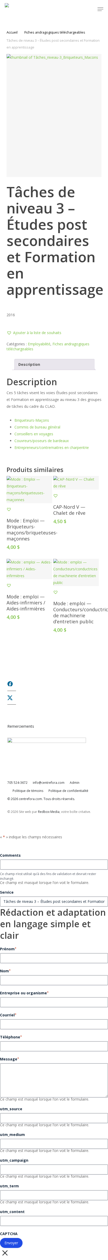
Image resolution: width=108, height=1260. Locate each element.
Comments (10, 855)
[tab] (54, 364)
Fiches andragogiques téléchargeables (54, 32)
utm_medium (12, 1134)
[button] (100, 9)
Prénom (8, 948)
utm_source (11, 1108)
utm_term (9, 1185)
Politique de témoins (28, 791)
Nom (5, 970)
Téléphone (11, 1036)
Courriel (8, 1014)
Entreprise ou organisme (24, 992)
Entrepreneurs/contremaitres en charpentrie (51, 447)
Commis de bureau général (37, 427)
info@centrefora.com (48, 782)
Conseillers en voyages (33, 433)
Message (9, 1059)
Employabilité (39, 343)
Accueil (12, 32)
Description (29, 364)
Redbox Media (49, 811)
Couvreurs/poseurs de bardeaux (41, 440)
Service (7, 892)
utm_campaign (14, 1160)
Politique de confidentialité (68, 791)
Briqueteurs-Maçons (31, 420)
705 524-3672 (17, 782)
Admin (74, 782)
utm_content (12, 1211)
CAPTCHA (9, 1233)
